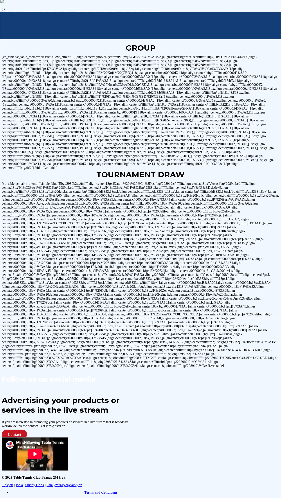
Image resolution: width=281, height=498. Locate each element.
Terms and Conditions (100, 492)
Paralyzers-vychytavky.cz (64, 485)
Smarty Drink (34, 485)
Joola (19, 485)
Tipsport (7, 485)
